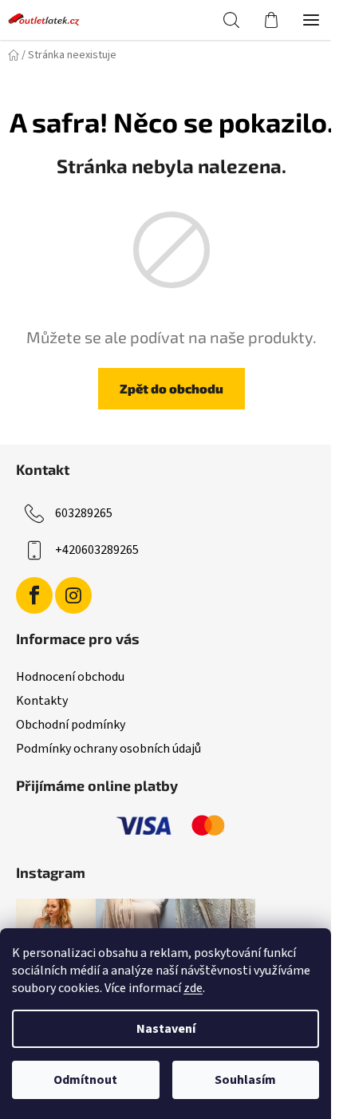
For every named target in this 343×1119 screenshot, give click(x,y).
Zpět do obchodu (171, 388)
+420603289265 (97, 550)
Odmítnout (85, 1080)
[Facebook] (34, 595)
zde (193, 988)
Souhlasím (245, 1080)
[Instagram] (73, 595)
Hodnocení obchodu (70, 677)
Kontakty (42, 701)
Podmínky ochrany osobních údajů (108, 748)
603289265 (83, 513)
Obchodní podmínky (70, 724)
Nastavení (165, 1029)
